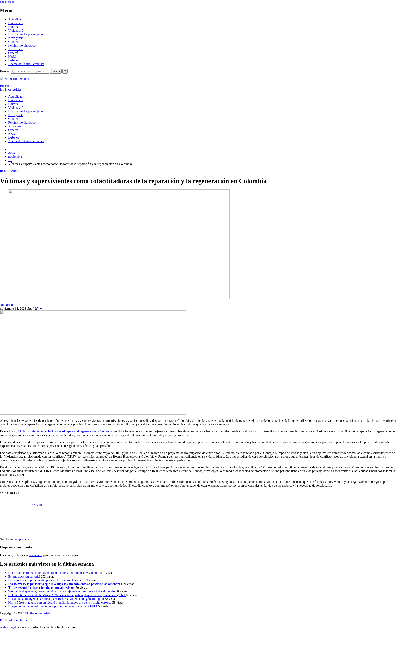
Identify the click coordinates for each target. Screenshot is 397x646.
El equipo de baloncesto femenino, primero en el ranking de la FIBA (53, 606)
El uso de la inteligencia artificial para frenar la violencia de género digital (56, 599)
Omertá (13, 53)
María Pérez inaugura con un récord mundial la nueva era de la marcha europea (59, 602)
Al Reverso (15, 49)
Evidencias (15, 23)
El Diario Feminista (37, 613)
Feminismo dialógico (22, 45)
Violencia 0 (15, 30)
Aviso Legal (8, 627)
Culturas (13, 41)
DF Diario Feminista (13, 620)
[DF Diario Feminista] (15, 78)
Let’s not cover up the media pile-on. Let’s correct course (45, 580)
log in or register (10, 89)
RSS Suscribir (9, 171)
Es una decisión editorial (24, 576)
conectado (35, 555)
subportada (7, 305)
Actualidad (15, 19)
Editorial (13, 27)
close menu (7, 2)
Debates (13, 60)
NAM (12, 56)
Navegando (15, 38)
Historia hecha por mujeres (25, 34)
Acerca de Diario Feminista (26, 64)
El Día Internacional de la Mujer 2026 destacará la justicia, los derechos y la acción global (67, 595)
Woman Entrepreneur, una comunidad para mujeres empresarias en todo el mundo (61, 591)
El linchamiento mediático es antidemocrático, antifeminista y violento (53, 572)
